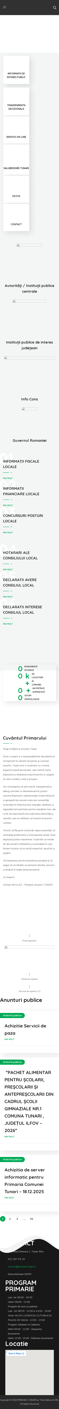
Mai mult (8, 478)
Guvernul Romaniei (29, 440)
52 (31, 1219)
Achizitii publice (12, 1015)
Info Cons (29, 399)
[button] (54, 7)
